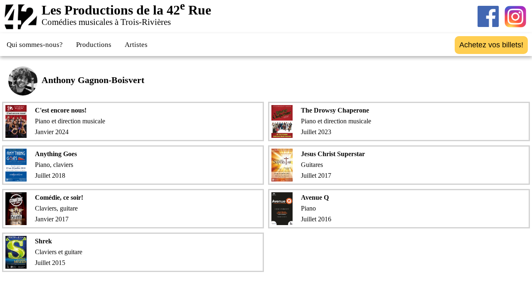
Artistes (136, 45)
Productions (93, 45)
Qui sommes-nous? (35, 45)
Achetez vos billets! (491, 45)
